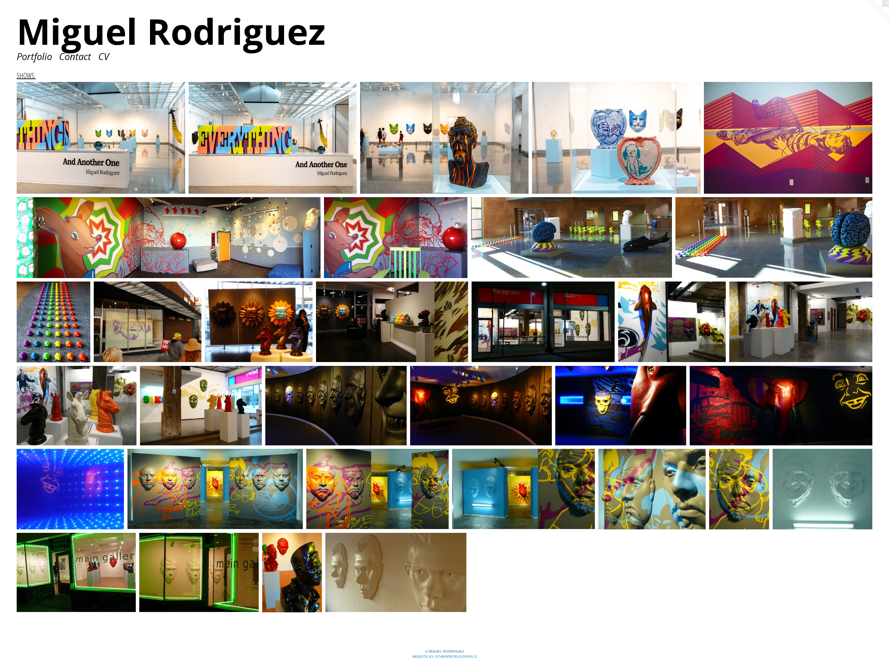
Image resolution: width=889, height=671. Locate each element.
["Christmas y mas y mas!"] (169, 237)
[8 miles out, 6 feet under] (788, 138)
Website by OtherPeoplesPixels (444, 657)
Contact (75, 56)
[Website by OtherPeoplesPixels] (875, 14)
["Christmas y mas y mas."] (395, 237)
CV (103, 56)
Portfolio (34, 56)
